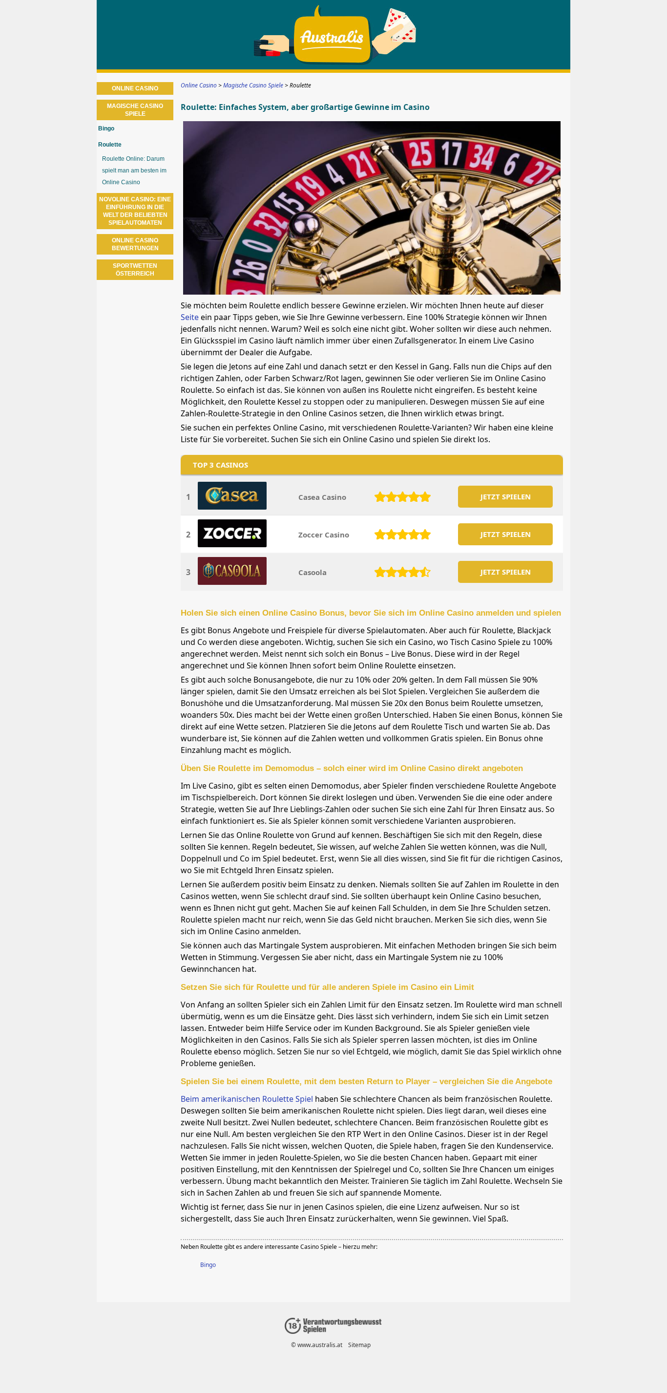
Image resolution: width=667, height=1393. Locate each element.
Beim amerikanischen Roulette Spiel (247, 1098)
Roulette (110, 144)
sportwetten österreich (135, 269)
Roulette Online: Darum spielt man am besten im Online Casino (134, 170)
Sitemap (359, 1345)
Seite (190, 317)
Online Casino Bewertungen (135, 244)
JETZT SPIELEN (505, 496)
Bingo (208, 1265)
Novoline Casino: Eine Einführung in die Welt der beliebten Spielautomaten (135, 211)
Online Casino (135, 88)
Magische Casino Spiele (135, 110)
